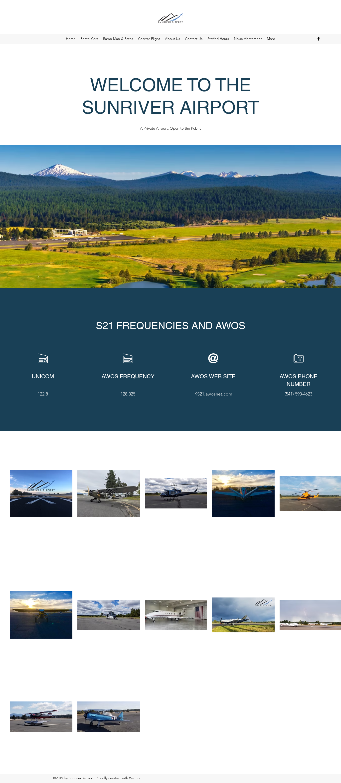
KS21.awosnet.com (213, 394)
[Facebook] (318, 38)
